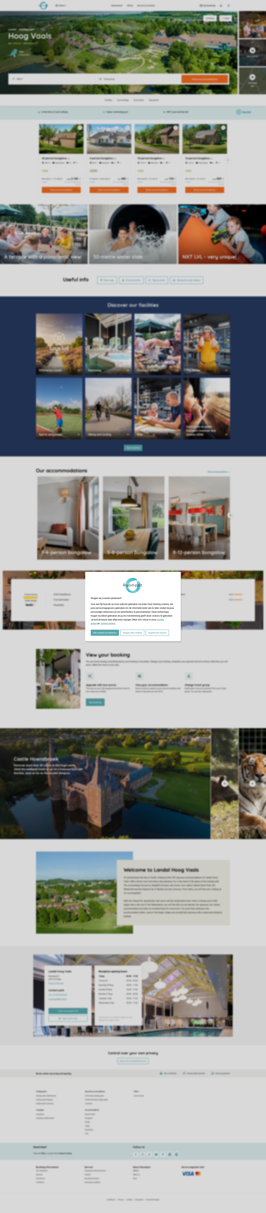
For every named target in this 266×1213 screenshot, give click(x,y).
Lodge (87, 1126)
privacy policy (108, 623)
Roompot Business (92, 1178)
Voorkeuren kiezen (157, 632)
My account (159, 280)
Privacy (120, 1200)
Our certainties (42, 1171)
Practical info (133, 280)
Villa (86, 1134)
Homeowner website (92, 1182)
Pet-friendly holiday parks (94, 1096)
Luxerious (88, 1104)
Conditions (40, 1182)
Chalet (87, 1122)
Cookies (129, 1200)
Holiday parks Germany (45, 1104)
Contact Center (65, 1153)
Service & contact (146, 5)
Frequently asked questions (95, 1171)
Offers (130, 5)
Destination (117, 5)
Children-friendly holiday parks (96, 1100)
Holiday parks (41, 1092)
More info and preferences (133, 1061)
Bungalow (89, 1118)
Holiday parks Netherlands (46, 1096)
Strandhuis (89, 1130)
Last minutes (139, 1096)
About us (136, 1175)
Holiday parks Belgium (44, 1100)
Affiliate (136, 1171)
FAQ (43, 1153)
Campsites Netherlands (45, 1118)
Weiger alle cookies (132, 632)
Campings (40, 1110)
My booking (95, 702)
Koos (135, 1178)
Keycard (39, 1175)
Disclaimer (139, 1200)
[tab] (105, 783)
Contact (88, 1175)
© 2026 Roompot (152, 1200)
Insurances (40, 1178)
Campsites (40, 1114)
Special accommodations (95, 1092)
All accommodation (218, 472)
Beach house (90, 1114)
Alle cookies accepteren (105, 632)
